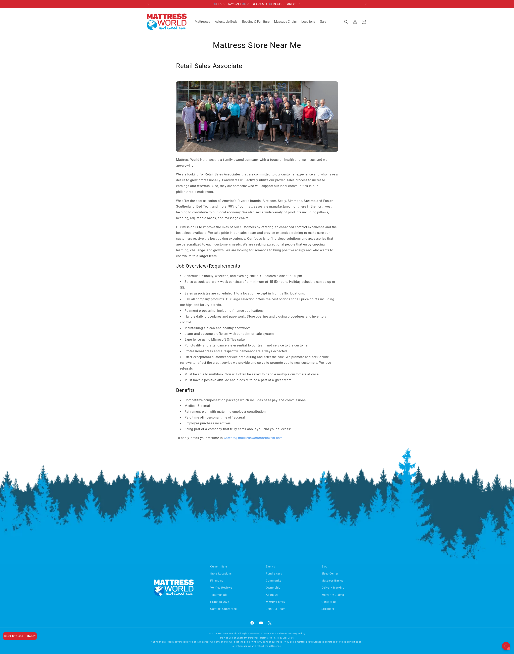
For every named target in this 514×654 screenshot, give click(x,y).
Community (273, 580)
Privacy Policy (297, 633)
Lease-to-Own (219, 601)
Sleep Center (329, 573)
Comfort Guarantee (223, 608)
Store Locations (221, 573)
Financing (216, 580)
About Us (272, 594)
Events (270, 566)
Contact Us (329, 601)
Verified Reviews (221, 587)
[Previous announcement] (148, 4)
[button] (202, 21)
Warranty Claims (332, 594)
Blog (324, 566)
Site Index (328, 608)
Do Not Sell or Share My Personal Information (246, 638)
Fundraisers (274, 573)
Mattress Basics (332, 580)
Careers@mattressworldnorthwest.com (253, 438)
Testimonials (218, 594)
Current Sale (218, 566)
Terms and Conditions (274, 633)
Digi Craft (288, 638)
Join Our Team (276, 608)
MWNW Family (275, 601)
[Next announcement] (366, 4)
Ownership (273, 587)
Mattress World (227, 633)
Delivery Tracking (332, 587)
